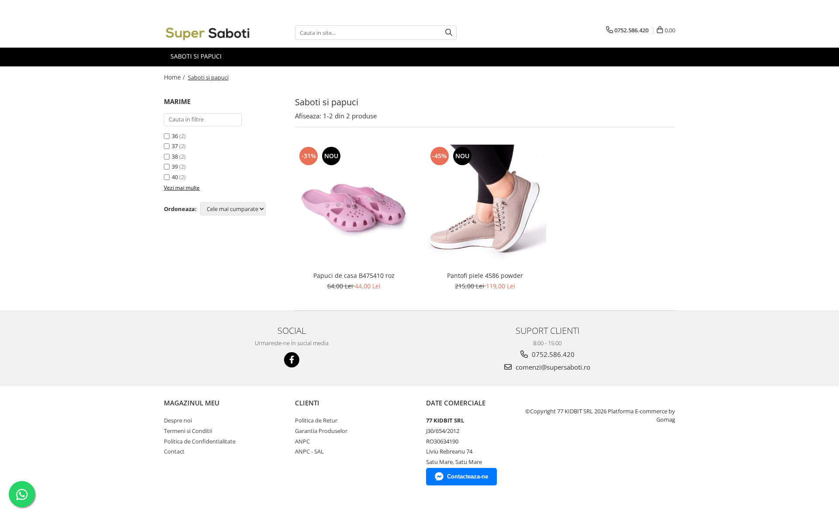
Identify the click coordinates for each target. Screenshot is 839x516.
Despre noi (178, 420)
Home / (175, 77)
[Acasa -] (207, 32)
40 (175, 177)
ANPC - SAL (309, 451)
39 (175, 166)
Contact (174, 451)
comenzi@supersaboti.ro (552, 367)
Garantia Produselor (321, 431)
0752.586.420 (552, 354)
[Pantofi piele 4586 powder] (485, 206)
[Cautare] (449, 32)
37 (175, 146)
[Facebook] (291, 359)
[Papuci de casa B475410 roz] (354, 206)
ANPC (302, 441)
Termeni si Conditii (188, 431)
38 (175, 156)
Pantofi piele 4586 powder (485, 275)
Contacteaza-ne (467, 476)
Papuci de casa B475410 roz (354, 275)
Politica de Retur (316, 420)
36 (175, 136)
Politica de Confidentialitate (200, 441)
